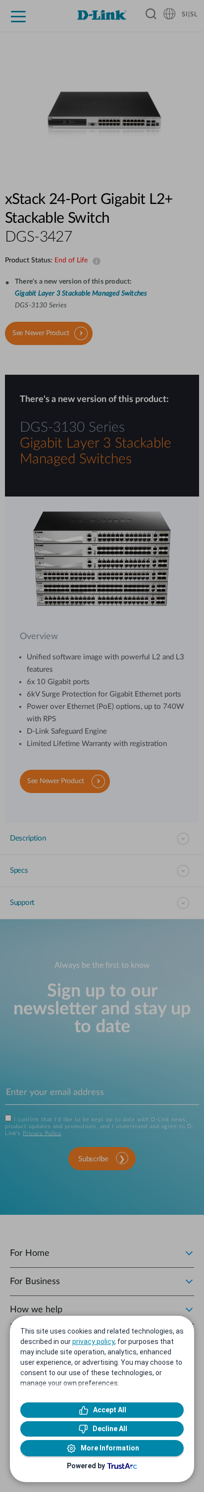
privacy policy (93, 1341)
